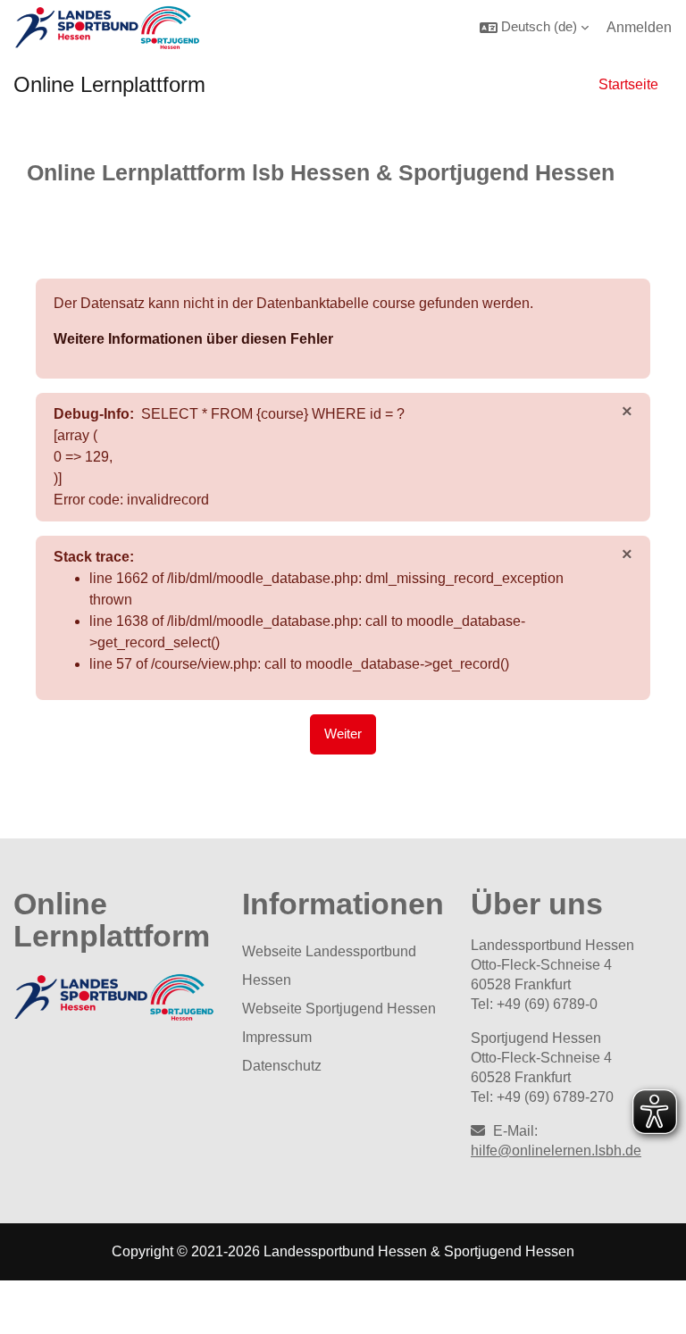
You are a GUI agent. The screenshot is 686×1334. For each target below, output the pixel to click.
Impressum (277, 1037)
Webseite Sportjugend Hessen (339, 1008)
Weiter (343, 734)
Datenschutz (282, 1065)
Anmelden (639, 27)
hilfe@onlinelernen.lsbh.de (556, 1150)
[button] (534, 27)
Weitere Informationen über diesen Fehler (193, 338)
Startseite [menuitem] (628, 84)
